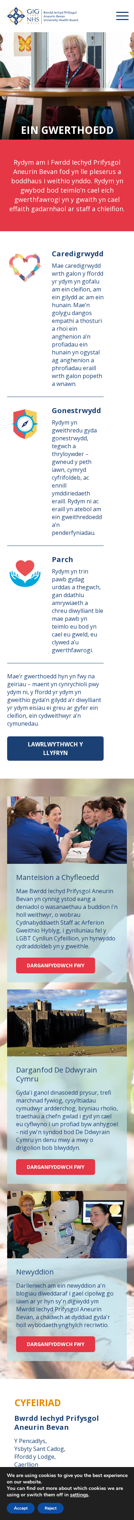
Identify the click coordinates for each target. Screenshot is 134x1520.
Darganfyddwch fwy (55, 965)
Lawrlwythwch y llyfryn (55, 748)
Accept (21, 1508)
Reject (50, 1508)
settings (79, 1495)
